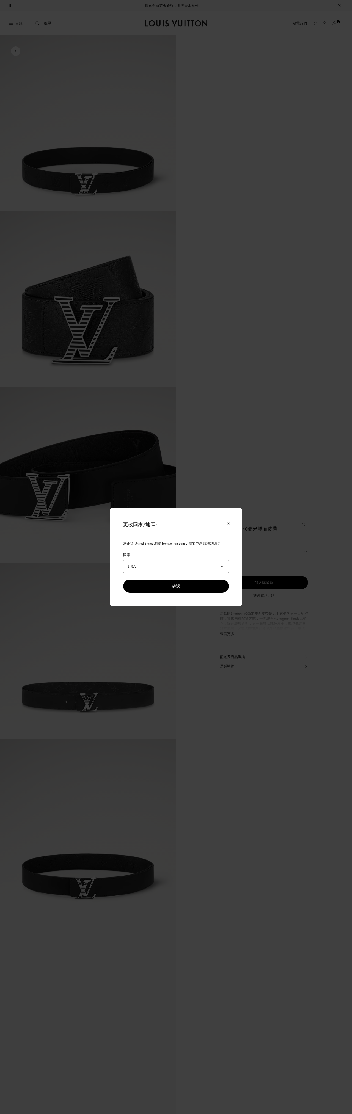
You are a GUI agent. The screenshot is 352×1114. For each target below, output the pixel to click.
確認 (176, 586)
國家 (126, 555)
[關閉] (228, 523)
